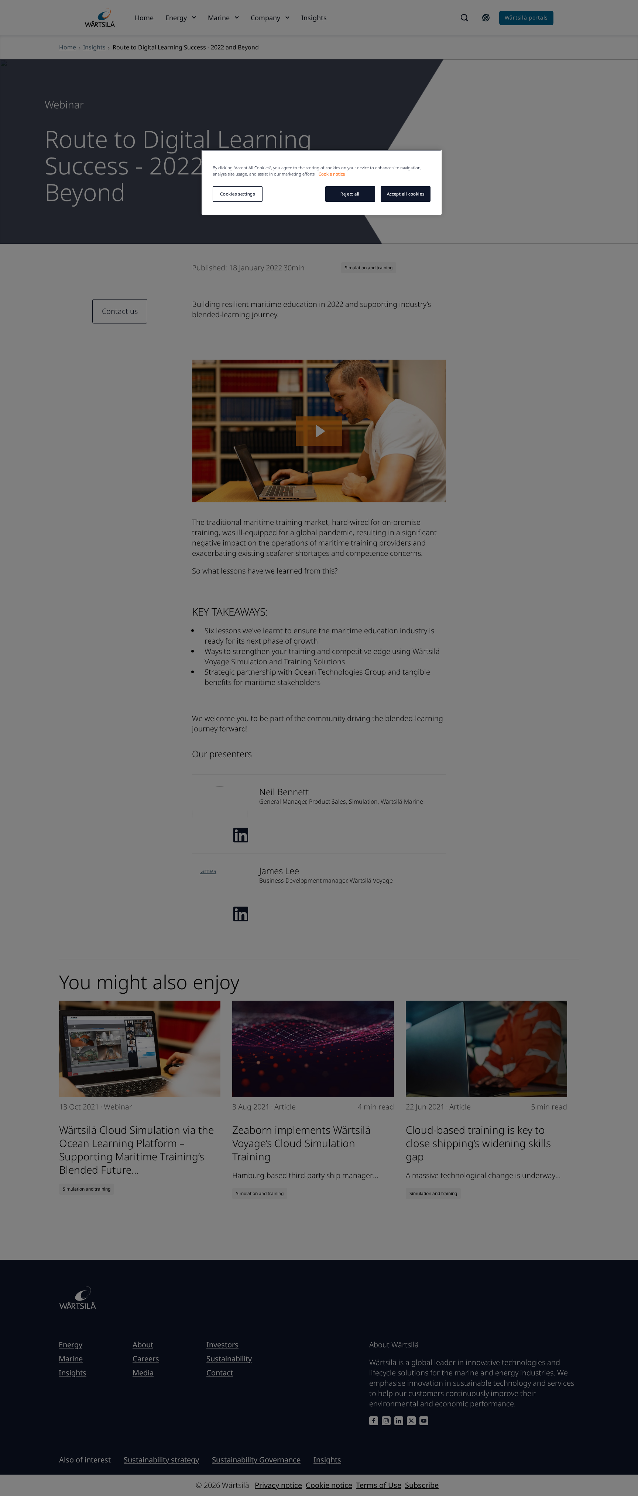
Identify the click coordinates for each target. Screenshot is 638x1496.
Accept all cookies (405, 194)
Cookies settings (237, 194)
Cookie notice (332, 174)
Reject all (350, 194)
